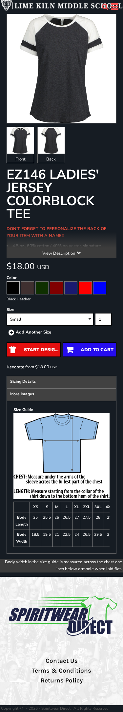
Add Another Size (33, 332)
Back (51, 159)
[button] (105, 6)
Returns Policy (62, 680)
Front (20, 159)
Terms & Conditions (61, 670)
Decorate (15, 366)
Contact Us (62, 660)
